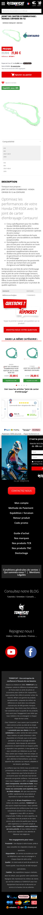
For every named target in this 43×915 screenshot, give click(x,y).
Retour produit (21, 517)
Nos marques (21, 538)
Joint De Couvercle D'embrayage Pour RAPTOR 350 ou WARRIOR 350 (11, 370)
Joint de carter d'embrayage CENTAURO (32, 369)
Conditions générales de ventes (20, 569)
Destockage (21, 553)
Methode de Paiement (20, 507)
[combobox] (21, 11)
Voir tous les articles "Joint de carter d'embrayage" (21, 390)
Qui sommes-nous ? (15, 572)
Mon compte (21, 502)
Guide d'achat (21, 533)
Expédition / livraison (21, 512)
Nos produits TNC (21, 548)
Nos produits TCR (21, 543)
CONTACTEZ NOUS (21, 490)
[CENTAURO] (31, 36)
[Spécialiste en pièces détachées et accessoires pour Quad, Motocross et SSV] (16, 4)
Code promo (21, 522)
